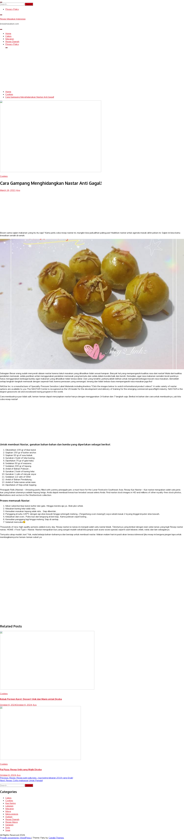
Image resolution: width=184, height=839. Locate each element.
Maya (8, 811)
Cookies (4, 176)
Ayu (18, 190)
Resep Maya (11, 822)
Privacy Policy (12, 9)
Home (8, 33)
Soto (7, 827)
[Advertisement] (92, 69)
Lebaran (9, 806)
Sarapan (9, 824)
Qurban (8, 816)
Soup (7, 830)
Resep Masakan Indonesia (12, 19)
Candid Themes (56, 837)
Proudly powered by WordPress (15, 837)
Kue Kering (10, 803)
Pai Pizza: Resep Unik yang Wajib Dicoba (21, 769)
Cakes (8, 36)
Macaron (9, 38)
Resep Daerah (12, 41)
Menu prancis (11, 814)
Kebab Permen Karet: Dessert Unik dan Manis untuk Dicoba (31, 699)
